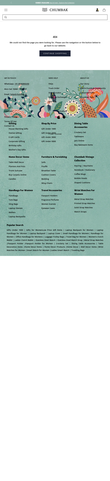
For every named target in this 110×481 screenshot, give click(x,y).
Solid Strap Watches (83, 207)
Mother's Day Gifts (17, 149)
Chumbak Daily (87, 97)
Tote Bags (13, 200)
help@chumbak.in (18, 94)
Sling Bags (13, 204)
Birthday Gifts (15, 145)
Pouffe (44, 166)
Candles (12, 179)
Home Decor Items (19, 156)
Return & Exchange (57, 97)
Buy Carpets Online (17, 174)
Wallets (12, 212)
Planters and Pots (17, 166)
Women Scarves (48, 204)
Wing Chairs (46, 183)
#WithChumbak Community (93, 88)
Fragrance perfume (50, 200)
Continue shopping (55, 53)
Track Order (54, 88)
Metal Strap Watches (83, 199)
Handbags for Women (21, 190)
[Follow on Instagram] (12, 99)
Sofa (43, 162)
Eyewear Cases (48, 208)
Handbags (13, 195)
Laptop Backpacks (17, 216)
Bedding (45, 179)
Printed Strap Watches (84, 203)
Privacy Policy (10, 117)
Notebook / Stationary (84, 170)
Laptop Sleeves (16, 208)
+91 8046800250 (22, 83)
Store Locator (55, 92)
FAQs (51, 83)
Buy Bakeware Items (83, 145)
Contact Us (9, 126)
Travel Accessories (51, 190)
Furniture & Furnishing (54, 156)
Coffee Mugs (80, 174)
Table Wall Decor (16, 162)
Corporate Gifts (87, 92)
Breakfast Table (48, 170)
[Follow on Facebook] (5, 99)
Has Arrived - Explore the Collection (55, 3)
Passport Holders (49, 195)
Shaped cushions (82, 182)
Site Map (53, 101)
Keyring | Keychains (83, 165)
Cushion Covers (48, 174)
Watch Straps (80, 211)
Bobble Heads (80, 178)
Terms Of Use (10, 121)
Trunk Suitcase (15, 170)
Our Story (84, 83)
